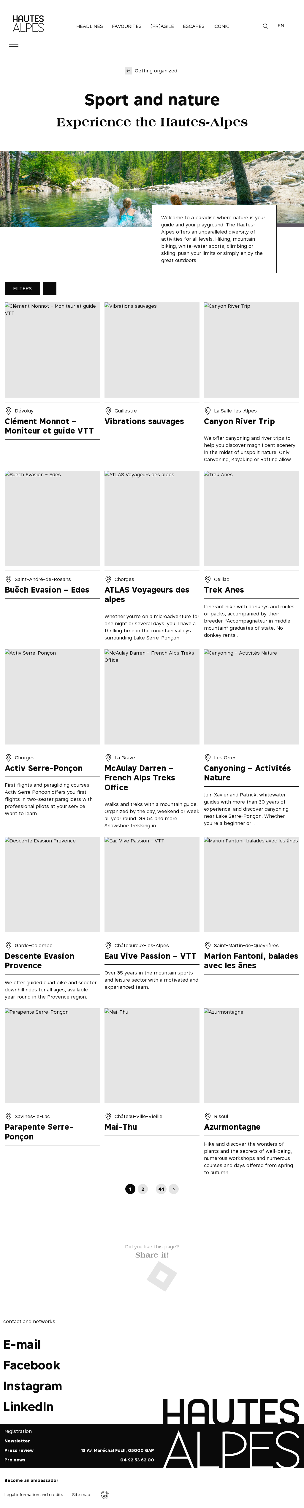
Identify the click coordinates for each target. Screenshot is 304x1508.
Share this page (152, 1253)
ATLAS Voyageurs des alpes (152, 558)
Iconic (221, 26)
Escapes (194, 26)
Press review (19, 1450)
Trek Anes (251, 558)
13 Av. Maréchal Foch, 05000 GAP (117, 1450)
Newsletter (17, 1441)
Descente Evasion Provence (52, 920)
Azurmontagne (251, 1094)
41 (161, 1189)
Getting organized (156, 71)
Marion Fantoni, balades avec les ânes (251, 920)
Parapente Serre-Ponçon (52, 1094)
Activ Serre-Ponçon (52, 741)
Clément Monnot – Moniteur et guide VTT (52, 384)
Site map (81, 1494)
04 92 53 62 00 (137, 1460)
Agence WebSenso (105, 1495)
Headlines (89, 26)
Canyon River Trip (251, 384)
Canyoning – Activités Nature (251, 741)
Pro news (14, 1460)
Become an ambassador (31, 1480)
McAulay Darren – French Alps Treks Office (152, 741)
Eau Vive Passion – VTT (152, 920)
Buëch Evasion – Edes (52, 558)
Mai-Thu (152, 1094)
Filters (22, 288)
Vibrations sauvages (152, 384)
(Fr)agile (162, 26)
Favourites (127, 26)
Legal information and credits (33, 1494)
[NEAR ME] (49, 288)
